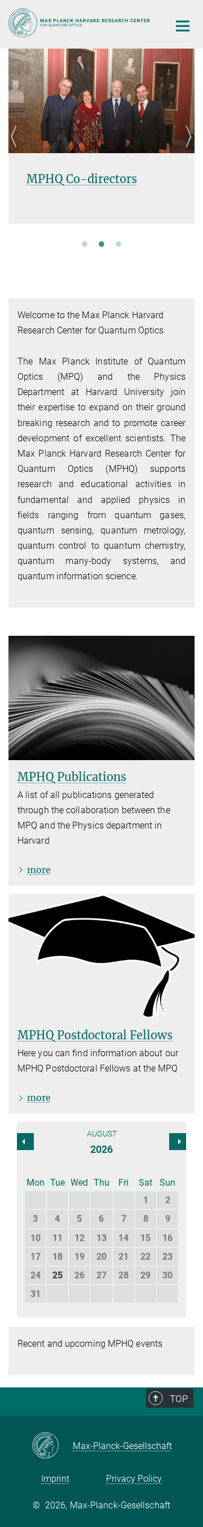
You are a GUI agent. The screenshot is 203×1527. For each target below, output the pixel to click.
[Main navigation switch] (182, 26)
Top (179, 1398)
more (39, 869)
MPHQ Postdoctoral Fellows (95, 1035)
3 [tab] (118, 243)
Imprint (55, 1478)
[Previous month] (177, 1141)
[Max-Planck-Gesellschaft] (52, 1446)
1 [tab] (84, 243)
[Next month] (25, 1141)
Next (186, 150)
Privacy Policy (134, 1478)
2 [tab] (101, 243)
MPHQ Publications (71, 777)
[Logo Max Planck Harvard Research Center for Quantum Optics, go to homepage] (80, 22)
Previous (17, 150)
